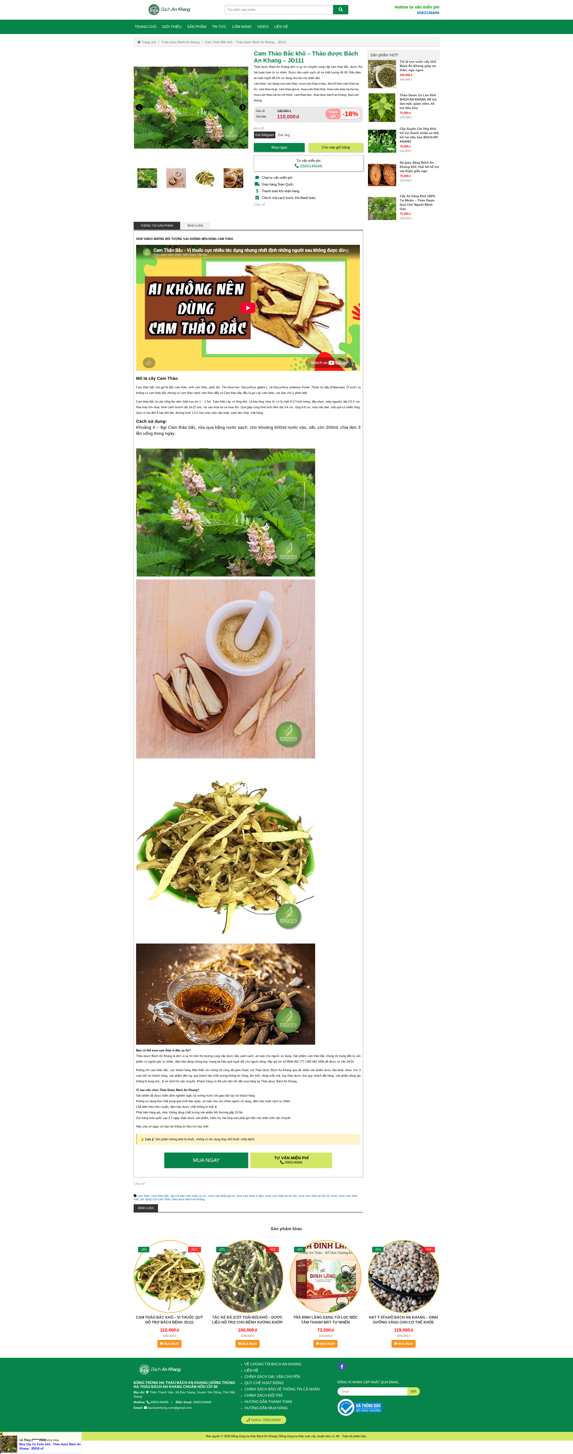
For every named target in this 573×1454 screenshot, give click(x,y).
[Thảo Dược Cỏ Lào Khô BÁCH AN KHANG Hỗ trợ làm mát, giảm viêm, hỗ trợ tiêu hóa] (382, 107)
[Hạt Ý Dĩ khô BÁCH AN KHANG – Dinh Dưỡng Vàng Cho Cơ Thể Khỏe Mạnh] (404, 1290)
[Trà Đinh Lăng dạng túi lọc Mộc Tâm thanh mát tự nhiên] (325, 1290)
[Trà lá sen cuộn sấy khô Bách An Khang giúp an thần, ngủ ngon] (382, 74)
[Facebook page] (342, 1366)
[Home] (172, 9)
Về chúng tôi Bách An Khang (272, 1364)
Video (262, 27)
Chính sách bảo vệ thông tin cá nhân (282, 1389)
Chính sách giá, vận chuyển (272, 1377)
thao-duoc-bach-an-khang (188, 1199)
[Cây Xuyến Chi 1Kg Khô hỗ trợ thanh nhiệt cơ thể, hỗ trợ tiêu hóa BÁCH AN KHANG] (382, 141)
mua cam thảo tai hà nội (281, 1196)
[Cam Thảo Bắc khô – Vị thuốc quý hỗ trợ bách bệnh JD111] (169, 1290)
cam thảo (143, 1196)
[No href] (360, 1407)
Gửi (413, 1391)
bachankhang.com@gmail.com (170, 1407)
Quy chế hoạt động (264, 1383)
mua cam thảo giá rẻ (221, 1196)
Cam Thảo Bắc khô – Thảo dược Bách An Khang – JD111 (245, 42)
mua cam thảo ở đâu (249, 1196)
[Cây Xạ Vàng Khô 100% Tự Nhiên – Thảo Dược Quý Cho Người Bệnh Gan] (382, 208)
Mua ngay (279, 147)
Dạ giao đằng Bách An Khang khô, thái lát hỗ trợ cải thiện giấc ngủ (419, 167)
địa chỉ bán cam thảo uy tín (188, 1196)
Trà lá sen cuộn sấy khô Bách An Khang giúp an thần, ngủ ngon (418, 66)
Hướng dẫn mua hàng (266, 1408)
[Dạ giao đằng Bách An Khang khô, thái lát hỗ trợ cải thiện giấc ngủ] (382, 175)
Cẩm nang (242, 27)
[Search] (340, 9)
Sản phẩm (196, 27)
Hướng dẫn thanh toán (268, 1402)
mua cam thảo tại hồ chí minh (317, 1196)
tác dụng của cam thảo (155, 1199)
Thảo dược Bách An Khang (180, 42)
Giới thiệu (172, 27)
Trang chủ (145, 27)
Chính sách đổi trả (263, 1395)
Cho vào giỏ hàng (336, 147)
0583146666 (428, 13)
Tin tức (219, 27)
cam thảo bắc (160, 1196)
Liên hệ (281, 27)
